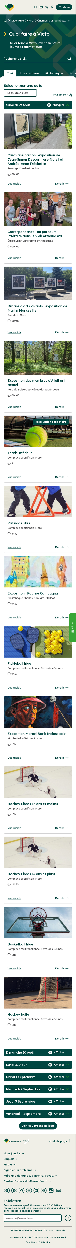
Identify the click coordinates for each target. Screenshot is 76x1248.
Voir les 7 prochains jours (38, 1125)
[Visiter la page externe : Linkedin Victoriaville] (36, 1190)
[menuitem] (9, 7)
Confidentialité (58, 1237)
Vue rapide (14, 183)
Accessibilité (16, 1237)
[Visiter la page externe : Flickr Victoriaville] (51, 1190)
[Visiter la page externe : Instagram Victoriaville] (29, 1190)
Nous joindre (12, 1153)
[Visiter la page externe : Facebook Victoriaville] (7, 1190)
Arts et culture (29, 73)
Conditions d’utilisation (38, 1242)
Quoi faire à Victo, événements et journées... (39, 20)
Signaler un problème (18, 1170)
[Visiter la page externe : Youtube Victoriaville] (44, 1190)
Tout (10, 73)
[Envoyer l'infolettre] (68, 1218)
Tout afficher (60, 94)
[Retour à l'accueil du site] (6, 20)
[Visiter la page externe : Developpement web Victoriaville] (58, 1190)
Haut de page (58, 1141)
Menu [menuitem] (66, 7)
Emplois (9, 1159)
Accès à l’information (36, 1237)
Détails (59, 183)
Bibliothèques (54, 73)
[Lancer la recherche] (69, 59)
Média (8, 1164)
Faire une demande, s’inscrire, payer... (29, 1175)
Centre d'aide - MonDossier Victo (25, 1181)
